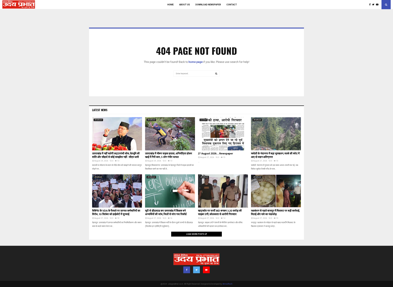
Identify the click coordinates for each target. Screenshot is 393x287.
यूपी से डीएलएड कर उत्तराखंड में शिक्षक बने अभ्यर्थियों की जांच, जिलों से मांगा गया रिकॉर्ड (166, 213)
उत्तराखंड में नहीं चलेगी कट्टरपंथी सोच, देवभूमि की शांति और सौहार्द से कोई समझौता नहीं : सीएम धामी (116, 155)
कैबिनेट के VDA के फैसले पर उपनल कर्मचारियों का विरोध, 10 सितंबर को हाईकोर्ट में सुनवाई (116, 213)
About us (184, 4)
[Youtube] (378, 4)
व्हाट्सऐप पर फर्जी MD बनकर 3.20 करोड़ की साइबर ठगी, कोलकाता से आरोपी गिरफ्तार (220, 213)
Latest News (99, 110)
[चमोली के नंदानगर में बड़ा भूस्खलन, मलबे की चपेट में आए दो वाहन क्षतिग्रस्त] (276, 133)
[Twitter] (374, 4)
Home (170, 4)
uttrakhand (98, 120)
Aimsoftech (227, 284)
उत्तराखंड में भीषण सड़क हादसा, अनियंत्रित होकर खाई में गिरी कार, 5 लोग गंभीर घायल (168, 155)
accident (203, 120)
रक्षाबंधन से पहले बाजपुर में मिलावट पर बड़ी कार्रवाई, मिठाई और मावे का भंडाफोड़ (275, 213)
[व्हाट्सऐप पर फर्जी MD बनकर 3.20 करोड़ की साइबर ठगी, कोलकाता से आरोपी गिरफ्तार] (223, 191)
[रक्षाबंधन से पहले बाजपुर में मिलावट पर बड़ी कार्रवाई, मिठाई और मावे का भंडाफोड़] (276, 191)
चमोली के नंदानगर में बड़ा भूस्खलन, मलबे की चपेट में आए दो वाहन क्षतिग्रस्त (275, 155)
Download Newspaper (208, 4)
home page (196, 61)
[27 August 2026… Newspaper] (223, 133)
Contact (231, 4)
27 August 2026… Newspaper (215, 153)
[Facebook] (370, 4)
